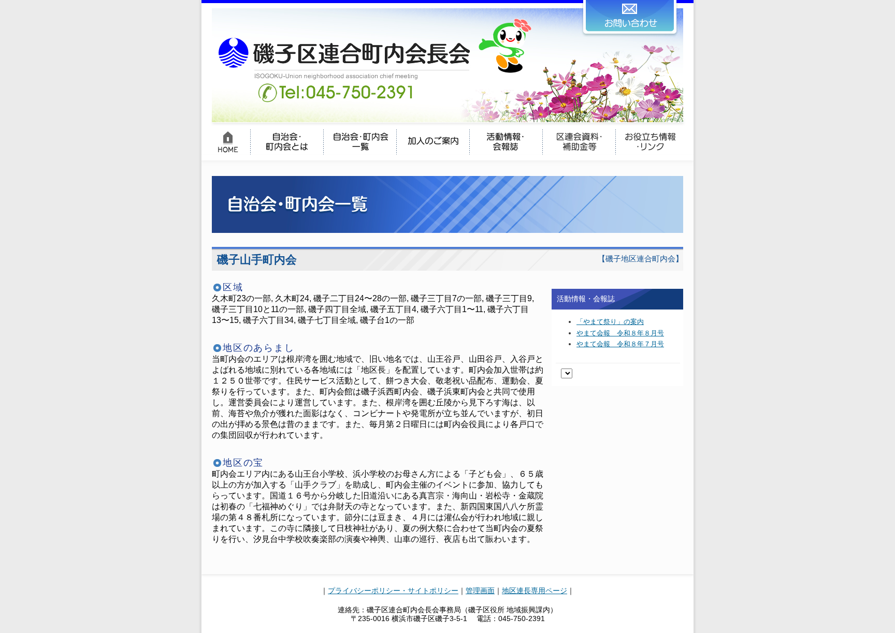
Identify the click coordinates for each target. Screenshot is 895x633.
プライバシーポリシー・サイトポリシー (393, 590)
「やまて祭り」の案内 (610, 322)
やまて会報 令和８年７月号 (620, 344)
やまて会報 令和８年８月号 (620, 333)
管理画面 (480, 590)
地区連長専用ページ (534, 590)
